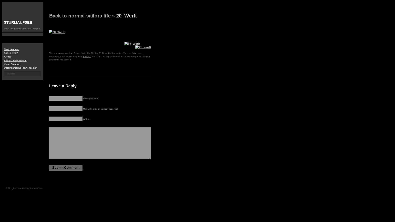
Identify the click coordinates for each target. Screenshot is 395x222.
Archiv (7, 57)
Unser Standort (12, 64)
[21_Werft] (143, 47)
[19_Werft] (132, 43)
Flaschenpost (11, 49)
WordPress (113, 188)
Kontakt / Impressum (15, 60)
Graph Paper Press (106, 188)
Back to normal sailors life (80, 15)
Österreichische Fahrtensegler (20, 68)
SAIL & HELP (11, 53)
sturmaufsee (18, 22)
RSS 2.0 (87, 56)
